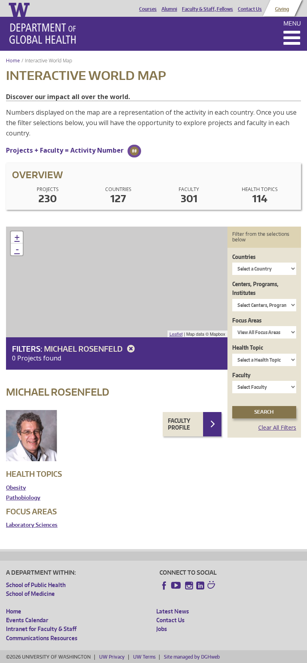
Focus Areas (246, 320)
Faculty (241, 375)
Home (13, 60)
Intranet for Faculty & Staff (41, 628)
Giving (282, 9)
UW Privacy (112, 657)
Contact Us (250, 9)
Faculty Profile (179, 424)
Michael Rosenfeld (84, 348)
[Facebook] (164, 585)
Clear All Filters (277, 427)
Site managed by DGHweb (192, 657)
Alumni (169, 9)
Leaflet (176, 334)
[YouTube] (177, 585)
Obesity (16, 488)
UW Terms (144, 657)
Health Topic (247, 347)
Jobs (161, 628)
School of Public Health (36, 584)
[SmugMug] (212, 586)
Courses (148, 9)
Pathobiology (23, 498)
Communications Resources (42, 638)
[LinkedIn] (200, 585)
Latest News (172, 611)
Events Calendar (27, 620)
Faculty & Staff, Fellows (207, 9)
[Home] (42, 33)
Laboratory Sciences (32, 525)
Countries (243, 256)
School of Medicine (30, 593)
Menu (292, 23)
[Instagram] (189, 585)
